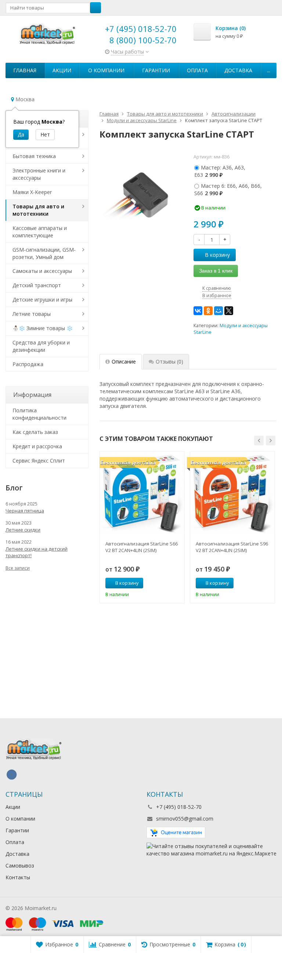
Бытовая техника (34, 156)
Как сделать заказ (35, 431)
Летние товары (31, 313)
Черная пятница (25, 510)
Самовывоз (20, 865)
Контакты (18, 877)
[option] (142, 527)
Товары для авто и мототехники (38, 210)
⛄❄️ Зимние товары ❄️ (42, 328)
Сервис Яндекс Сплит (38, 460)
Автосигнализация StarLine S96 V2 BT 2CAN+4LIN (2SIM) (232, 547)
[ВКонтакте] (198, 310)
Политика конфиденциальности (39, 414)
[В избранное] (176, 583)
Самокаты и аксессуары (42, 270)
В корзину (217, 254)
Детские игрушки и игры (42, 299)
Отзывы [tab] (169, 361)
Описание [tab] (124, 361)
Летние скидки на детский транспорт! (37, 552)
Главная (24, 70)
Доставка (238, 70)
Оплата (197, 70)
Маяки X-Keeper (32, 192)
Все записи (18, 568)
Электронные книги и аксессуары (38, 174)
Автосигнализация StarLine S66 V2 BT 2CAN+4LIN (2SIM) (141, 547)
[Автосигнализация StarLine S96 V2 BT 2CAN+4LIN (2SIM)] (232, 494)
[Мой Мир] (218, 310)
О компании (106, 70)
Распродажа (27, 364)
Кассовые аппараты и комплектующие (39, 231)
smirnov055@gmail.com (184, 818)
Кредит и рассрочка (37, 446)
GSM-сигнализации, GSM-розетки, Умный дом (44, 253)
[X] (228, 310)
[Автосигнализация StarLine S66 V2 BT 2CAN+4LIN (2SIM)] (142, 494)
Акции (62, 70)
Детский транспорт (36, 285)
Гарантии (156, 70)
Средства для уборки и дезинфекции (41, 346)
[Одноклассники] (208, 310)
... (268, 70)
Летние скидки (23, 529)
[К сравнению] (165, 583)
